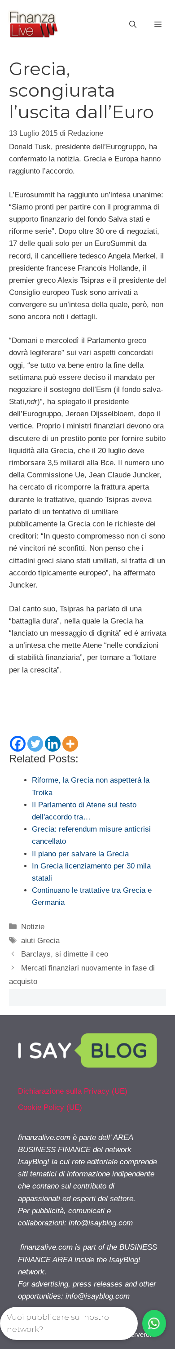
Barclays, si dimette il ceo (64, 954)
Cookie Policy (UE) (50, 1107)
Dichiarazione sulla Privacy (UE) (72, 1091)
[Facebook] (18, 744)
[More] (70, 744)
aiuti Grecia (40, 940)
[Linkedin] (53, 744)
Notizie (32, 926)
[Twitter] (35, 744)
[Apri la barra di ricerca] (132, 24)
